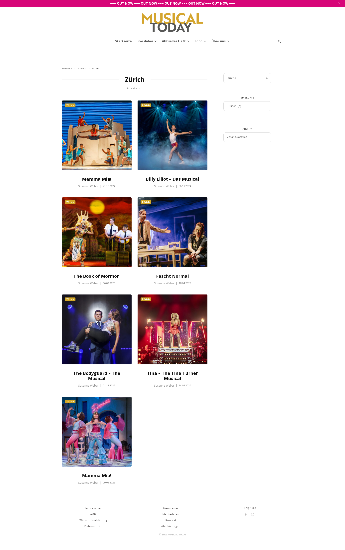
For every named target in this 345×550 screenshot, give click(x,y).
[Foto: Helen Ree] (172, 232)
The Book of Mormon (96, 275)
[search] (267, 78)
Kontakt (171, 520)
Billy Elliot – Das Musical (172, 178)
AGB (93, 514)
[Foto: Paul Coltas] (97, 329)
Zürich (70, 105)
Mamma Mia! (96, 178)
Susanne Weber (88, 186)
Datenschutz (93, 526)
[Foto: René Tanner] (172, 135)
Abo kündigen (170, 526)
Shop (198, 41)
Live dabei (145, 41)
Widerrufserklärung (93, 520)
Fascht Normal (172, 275)
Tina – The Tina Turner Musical (172, 375)
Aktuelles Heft (174, 41)
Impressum (93, 508)
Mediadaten (171, 514)
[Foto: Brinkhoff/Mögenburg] (97, 135)
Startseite (123, 41)
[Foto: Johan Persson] (172, 329)
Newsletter (170, 508)
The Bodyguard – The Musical (96, 375)
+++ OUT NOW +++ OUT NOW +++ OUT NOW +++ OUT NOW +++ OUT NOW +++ (172, 3)
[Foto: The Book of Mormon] (97, 232)
